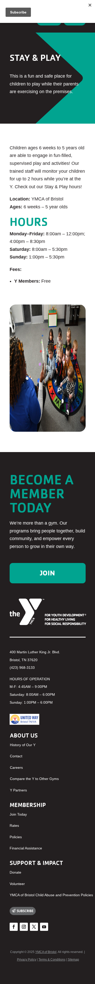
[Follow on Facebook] (14, 927)
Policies (16, 837)
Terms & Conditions (52, 959)
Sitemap (73, 959)
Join (47, 573)
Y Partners (18, 790)
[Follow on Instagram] (24, 927)
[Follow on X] (34, 927)
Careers (16, 767)
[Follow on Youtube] (44, 927)
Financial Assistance (26, 848)
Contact (16, 756)
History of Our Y (22, 745)
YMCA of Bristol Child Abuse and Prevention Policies (51, 895)
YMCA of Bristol (45, 952)
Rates (14, 825)
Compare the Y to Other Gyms (34, 779)
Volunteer (17, 884)
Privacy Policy (26, 959)
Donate (15, 872)
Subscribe (25, 911)
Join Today (18, 814)
